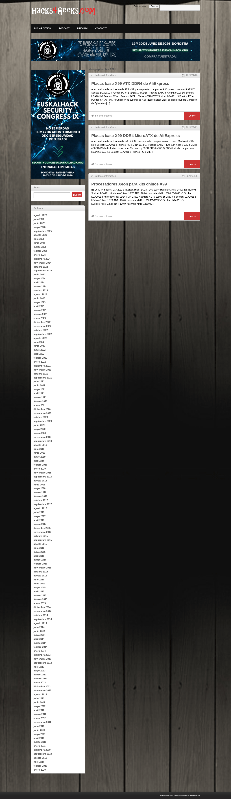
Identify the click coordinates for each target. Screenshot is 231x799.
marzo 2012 (40, 714)
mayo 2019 (39, 456)
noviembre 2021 (42, 369)
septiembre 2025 (43, 231)
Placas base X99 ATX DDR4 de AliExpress (130, 83)
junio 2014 (39, 631)
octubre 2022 (41, 330)
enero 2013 (40, 682)
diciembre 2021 (42, 365)
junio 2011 (39, 730)
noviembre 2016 (42, 532)
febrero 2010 (40, 765)
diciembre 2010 (42, 750)
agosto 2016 (40, 544)
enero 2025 (40, 254)
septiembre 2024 (43, 270)
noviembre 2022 (42, 326)
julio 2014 (39, 627)
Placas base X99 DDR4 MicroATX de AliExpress (135, 135)
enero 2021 (40, 405)
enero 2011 (39, 746)
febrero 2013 (40, 678)
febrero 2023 (40, 314)
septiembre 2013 (43, 662)
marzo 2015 (40, 595)
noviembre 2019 (42, 437)
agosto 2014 (40, 623)
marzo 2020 (40, 433)
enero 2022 (40, 361)
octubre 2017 (41, 500)
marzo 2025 (40, 247)
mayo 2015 (39, 587)
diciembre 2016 (42, 528)
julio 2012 (39, 698)
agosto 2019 (40, 445)
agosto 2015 (40, 575)
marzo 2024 (40, 286)
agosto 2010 (40, 757)
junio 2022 (39, 345)
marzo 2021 (40, 397)
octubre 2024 (41, 266)
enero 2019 (40, 468)
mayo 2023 (39, 302)
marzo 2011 (40, 742)
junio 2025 (39, 243)
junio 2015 (39, 583)
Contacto (101, 28)
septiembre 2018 (43, 476)
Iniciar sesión (42, 28)
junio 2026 (39, 223)
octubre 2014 (41, 615)
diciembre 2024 (42, 258)
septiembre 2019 (43, 441)
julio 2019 (39, 449)
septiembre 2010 (43, 754)
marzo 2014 (40, 643)
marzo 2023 (40, 310)
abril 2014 (39, 639)
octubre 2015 (41, 571)
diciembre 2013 (42, 655)
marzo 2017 (40, 524)
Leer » (192, 115)
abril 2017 (39, 520)
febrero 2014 (40, 647)
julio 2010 (39, 761)
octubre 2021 (41, 373)
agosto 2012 (40, 694)
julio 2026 (39, 219)
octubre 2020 (41, 417)
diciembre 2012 (42, 686)
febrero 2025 (40, 251)
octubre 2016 (41, 536)
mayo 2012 (39, 706)
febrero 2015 (40, 599)
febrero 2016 (40, 563)
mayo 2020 (39, 429)
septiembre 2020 (43, 421)
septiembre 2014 (43, 619)
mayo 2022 (39, 349)
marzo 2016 (40, 559)
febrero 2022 (40, 357)
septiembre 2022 (43, 334)
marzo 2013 (40, 674)
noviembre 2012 (42, 690)
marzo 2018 (40, 492)
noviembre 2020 (42, 413)
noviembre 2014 (42, 611)
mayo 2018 (39, 488)
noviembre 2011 (42, 722)
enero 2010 (40, 769)
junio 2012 (39, 702)
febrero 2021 (40, 401)
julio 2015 (39, 579)
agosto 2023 (40, 294)
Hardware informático (105, 75)
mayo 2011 (39, 734)
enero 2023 (40, 318)
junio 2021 (39, 385)
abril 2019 (39, 460)
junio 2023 (39, 298)
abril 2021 (39, 393)
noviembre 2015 (42, 567)
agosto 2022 (40, 338)
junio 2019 (39, 452)
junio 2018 (39, 484)
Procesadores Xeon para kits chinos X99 (129, 184)
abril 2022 (39, 353)
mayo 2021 (39, 389)
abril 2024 (39, 282)
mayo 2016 (39, 552)
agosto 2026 (40, 215)
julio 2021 (39, 381)
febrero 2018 (40, 496)
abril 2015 (39, 591)
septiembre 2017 (43, 504)
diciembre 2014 (42, 607)
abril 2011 (39, 738)
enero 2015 (40, 603)
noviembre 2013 (42, 659)
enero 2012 (40, 718)
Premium (82, 28)
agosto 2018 (40, 480)
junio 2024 (39, 274)
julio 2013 (39, 666)
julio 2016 (39, 548)
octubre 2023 (41, 290)
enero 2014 (40, 651)
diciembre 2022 (42, 322)
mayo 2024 (39, 278)
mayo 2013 (39, 670)
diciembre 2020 (42, 409)
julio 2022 (39, 342)
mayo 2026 (39, 227)
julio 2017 (39, 512)
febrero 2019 (40, 464)
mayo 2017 (39, 516)
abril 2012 (39, 710)
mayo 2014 (39, 635)
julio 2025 (39, 239)
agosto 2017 (40, 508)
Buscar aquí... (141, 6)
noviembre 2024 (42, 262)
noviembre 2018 (42, 472)
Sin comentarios (103, 115)
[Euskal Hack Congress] (115, 50)
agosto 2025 (40, 235)
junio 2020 (39, 425)
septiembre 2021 (43, 377)
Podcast (64, 28)
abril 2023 (39, 306)
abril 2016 (39, 556)
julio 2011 (39, 726)
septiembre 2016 (43, 540)
